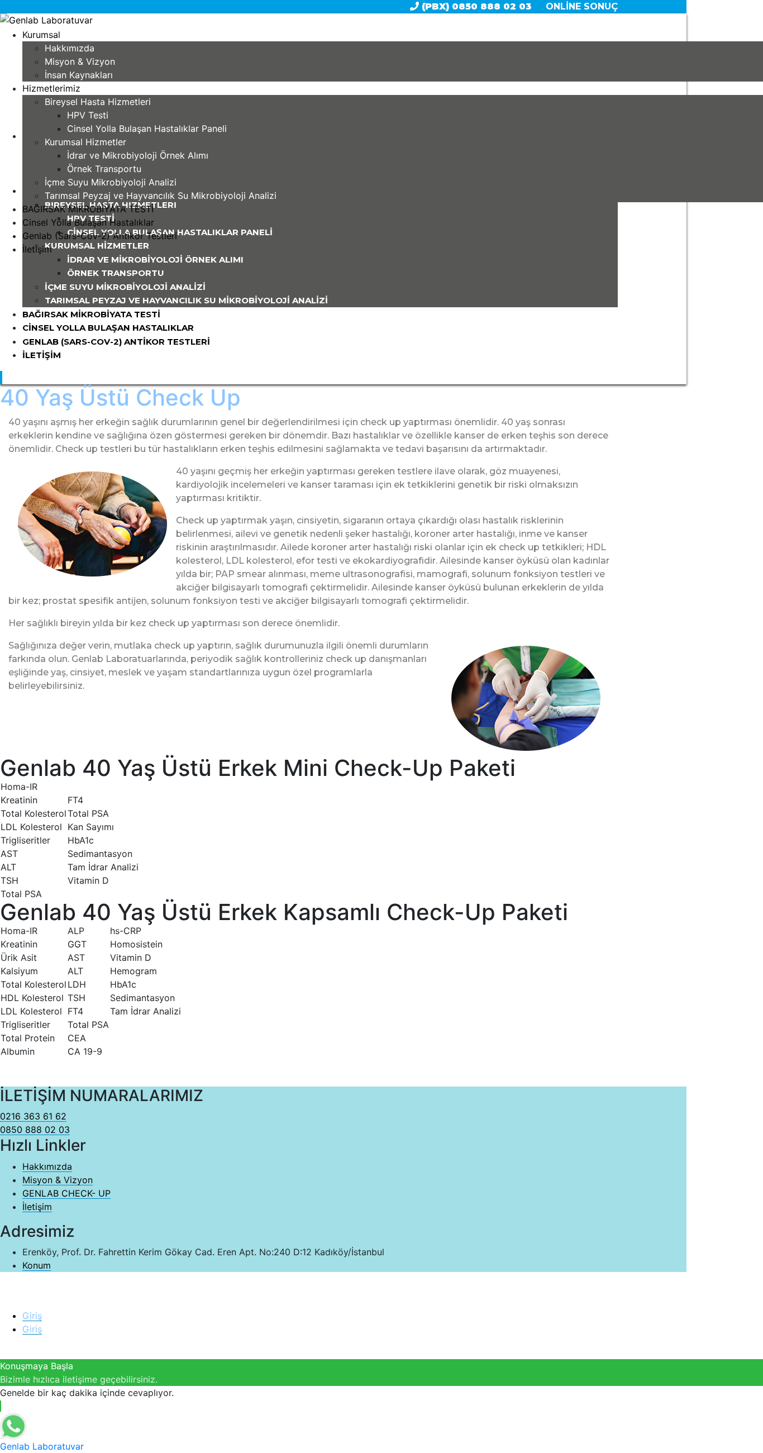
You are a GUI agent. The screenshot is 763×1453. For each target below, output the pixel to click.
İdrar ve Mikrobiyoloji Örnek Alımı (137, 155)
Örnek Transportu (104, 168)
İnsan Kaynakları (79, 74)
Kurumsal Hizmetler (85, 141)
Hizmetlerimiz (51, 88)
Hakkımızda (69, 48)
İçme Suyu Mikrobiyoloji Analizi (111, 182)
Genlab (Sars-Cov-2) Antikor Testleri (99, 235)
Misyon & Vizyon (80, 61)
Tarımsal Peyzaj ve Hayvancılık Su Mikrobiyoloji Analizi (160, 195)
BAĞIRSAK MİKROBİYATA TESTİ (88, 209)
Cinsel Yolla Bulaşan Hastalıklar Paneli (147, 128)
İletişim (37, 249)
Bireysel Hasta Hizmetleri (98, 101)
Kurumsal (41, 34)
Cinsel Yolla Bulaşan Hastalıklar (88, 222)
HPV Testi (87, 115)
